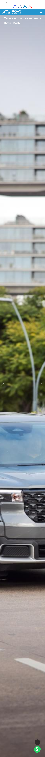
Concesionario (10, 2)
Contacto (26, 2)
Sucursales (19, 2)
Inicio (3, 2)
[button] (42, 385)
